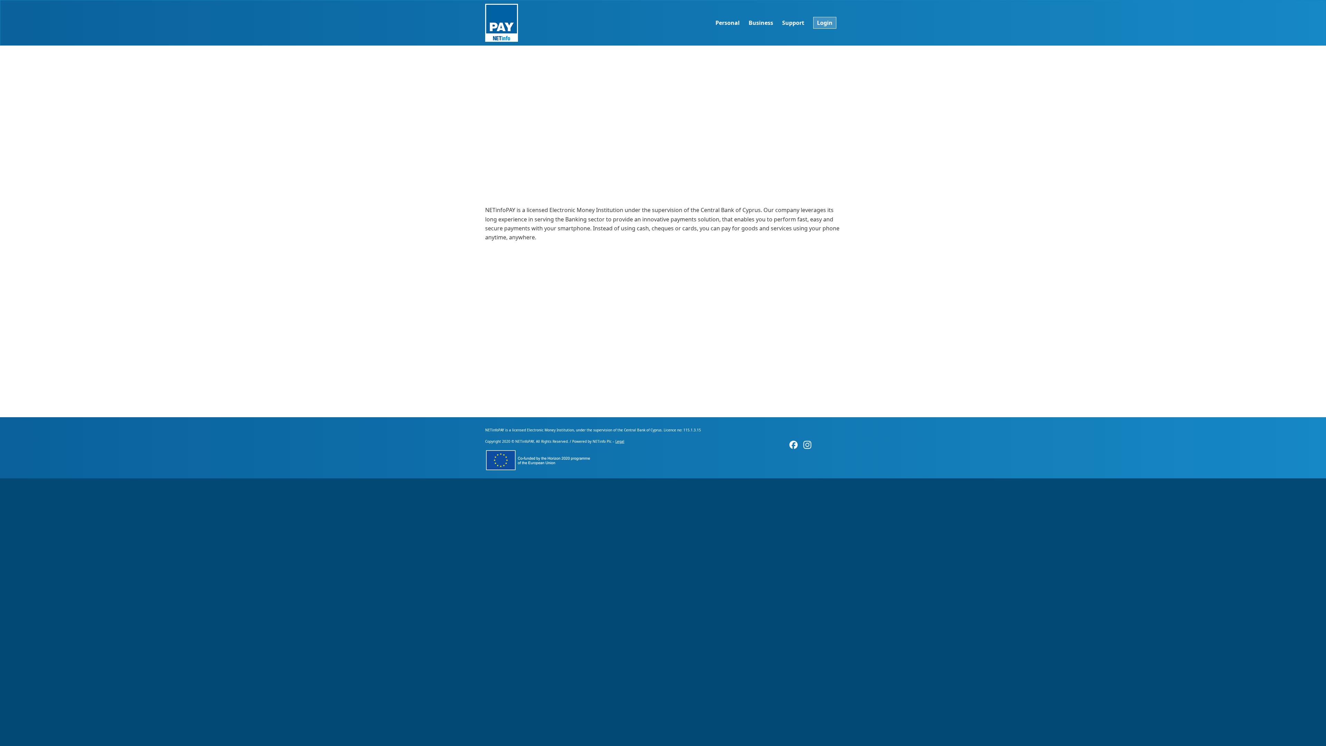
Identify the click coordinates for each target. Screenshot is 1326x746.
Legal (619, 441)
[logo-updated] (501, 22)
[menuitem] (727, 22)
